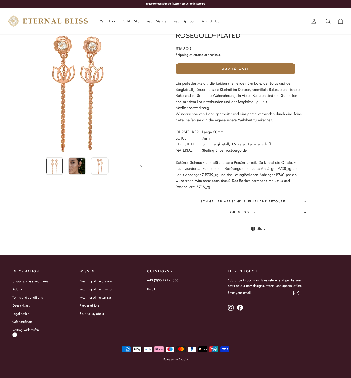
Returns (17, 289)
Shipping (182, 54)
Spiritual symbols (92, 313)
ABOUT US (210, 21)
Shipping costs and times (30, 281)
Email (151, 289)
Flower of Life (89, 305)
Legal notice (20, 313)
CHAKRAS (131, 21)
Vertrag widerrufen (25, 329)
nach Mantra (157, 21)
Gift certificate (22, 321)
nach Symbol (184, 21)
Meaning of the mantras (96, 289)
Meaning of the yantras (96, 297)
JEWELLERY (106, 21)
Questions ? (243, 212)
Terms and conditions (27, 297)
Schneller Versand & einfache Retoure (243, 201)
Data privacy (21, 305)
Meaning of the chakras (96, 281)
